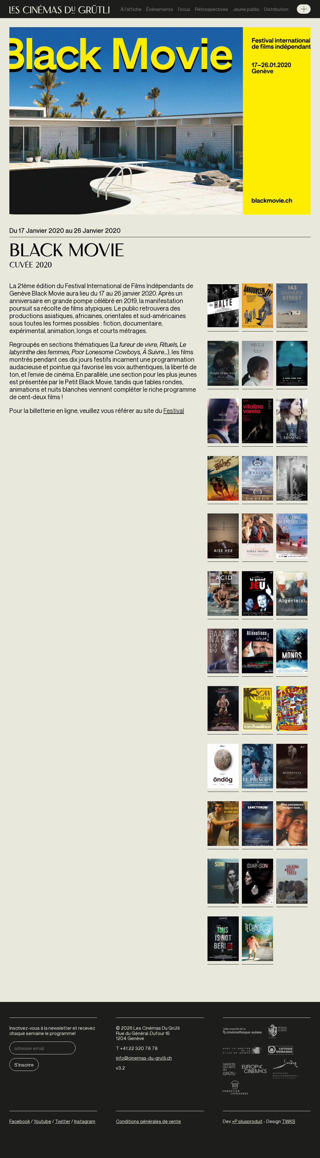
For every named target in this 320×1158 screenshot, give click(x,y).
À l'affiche (131, 9)
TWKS (288, 1121)
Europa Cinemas (254, 1069)
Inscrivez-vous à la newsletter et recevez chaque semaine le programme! (52, 1030)
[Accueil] (59, 9)
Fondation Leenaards (235, 1087)
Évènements (159, 9)
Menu (304, 9)
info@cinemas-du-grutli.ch (144, 1058)
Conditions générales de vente (148, 1121)
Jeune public (246, 9)
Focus (184, 9)
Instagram (84, 1121)
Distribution (276, 9)
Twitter (62, 1121)
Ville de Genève (242, 1050)
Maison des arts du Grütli (229, 1069)
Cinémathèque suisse (242, 1031)
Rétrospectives (211, 9)
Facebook (19, 1121)
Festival (173, 411)
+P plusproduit (247, 1121)
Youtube (42, 1121)
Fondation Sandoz (285, 1069)
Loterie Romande (280, 1050)
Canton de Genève (277, 1031)
